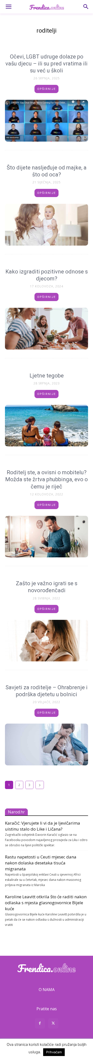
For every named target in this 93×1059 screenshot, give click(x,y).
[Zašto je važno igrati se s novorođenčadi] (46, 641)
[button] (8, 6)
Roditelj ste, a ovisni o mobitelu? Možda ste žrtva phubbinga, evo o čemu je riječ (46, 479)
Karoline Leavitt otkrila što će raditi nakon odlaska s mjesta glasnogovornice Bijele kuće (46, 902)
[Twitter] (53, 1024)
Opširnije (46, 89)
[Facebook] (40, 1024)
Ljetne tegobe (47, 375)
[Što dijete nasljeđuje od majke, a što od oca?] (46, 225)
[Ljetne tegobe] (46, 426)
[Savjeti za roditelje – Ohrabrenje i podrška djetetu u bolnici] (46, 744)
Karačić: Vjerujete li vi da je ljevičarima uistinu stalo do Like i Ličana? (42, 826)
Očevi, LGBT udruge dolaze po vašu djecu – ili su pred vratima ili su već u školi (46, 63)
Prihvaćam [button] (54, 1052)
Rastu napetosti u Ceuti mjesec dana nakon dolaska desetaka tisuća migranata (40, 863)
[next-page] (39, 785)
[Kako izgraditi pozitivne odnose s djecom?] (46, 329)
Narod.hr (16, 812)
